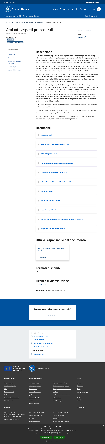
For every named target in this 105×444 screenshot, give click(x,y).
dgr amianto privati (47, 191)
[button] (52, 441)
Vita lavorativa (33, 389)
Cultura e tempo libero (35, 386)
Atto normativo (39, 22)
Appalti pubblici (33, 395)
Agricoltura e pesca (58, 401)
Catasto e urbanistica (34, 398)
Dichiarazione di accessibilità (61, 421)
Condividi (80, 30)
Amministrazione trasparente (61, 412)
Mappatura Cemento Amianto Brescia (53, 229)
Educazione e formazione (60, 383)
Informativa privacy (58, 415)
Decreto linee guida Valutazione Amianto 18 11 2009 (57, 163)
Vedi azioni (88, 30)
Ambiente (55, 392)
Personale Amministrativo (11, 398)
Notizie (79, 383)
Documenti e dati (28, 22)
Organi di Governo (9, 383)
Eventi (79, 400)
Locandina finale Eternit (48, 210)
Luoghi (79, 397)
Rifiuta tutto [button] (59, 437)
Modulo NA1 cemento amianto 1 (51, 200)
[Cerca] (99, 9)
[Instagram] (67, 9)
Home (8, 22)
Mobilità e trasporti (34, 404)
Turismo (31, 401)
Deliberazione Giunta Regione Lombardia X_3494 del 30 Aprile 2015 (62, 219)
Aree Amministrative (10, 386)
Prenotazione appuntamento (36, 412)
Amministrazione (16, 22)
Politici (6, 395)
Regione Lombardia (9, 2)
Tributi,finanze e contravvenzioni (62, 389)
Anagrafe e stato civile (35, 383)
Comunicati (80, 386)
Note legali (56, 418)
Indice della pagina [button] (13, 49)
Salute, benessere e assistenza (61, 395)
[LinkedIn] (72, 9)
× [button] (103, 425)
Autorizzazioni (57, 398)
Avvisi (78, 389)
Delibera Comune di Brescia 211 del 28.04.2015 (56, 182)
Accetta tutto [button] (46, 437)
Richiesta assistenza (34, 421)
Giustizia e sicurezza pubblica (61, 386)
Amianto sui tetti (46, 135)
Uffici (5, 389)
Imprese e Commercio (35, 392)
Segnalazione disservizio (35, 415)
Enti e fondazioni (9, 392)
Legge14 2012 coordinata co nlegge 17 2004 (55, 144)
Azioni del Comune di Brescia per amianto (54, 172)
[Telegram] (76, 9)
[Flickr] (84, 9)
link (68, 433)
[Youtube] (63, 9)
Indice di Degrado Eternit (49, 154)
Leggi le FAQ (32, 418)
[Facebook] (59, 9)
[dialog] (52, 434)
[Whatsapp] (80, 9)
